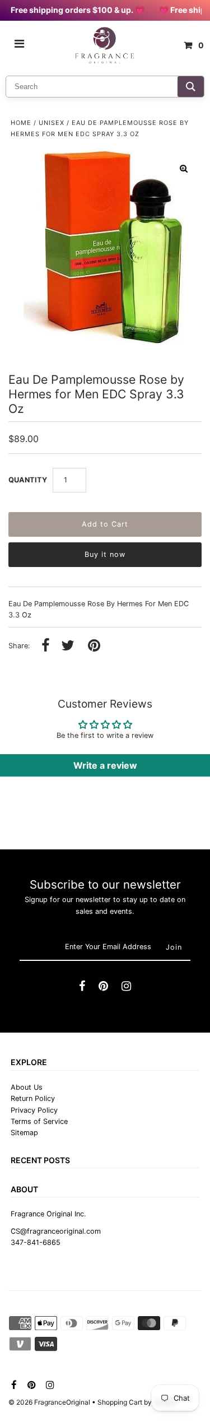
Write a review (105, 765)
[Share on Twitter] (67, 646)
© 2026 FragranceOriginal (49, 1402)
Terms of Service (39, 1121)
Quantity (27, 480)
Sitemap (24, 1132)
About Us (27, 1087)
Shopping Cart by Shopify (137, 1402)
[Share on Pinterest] (94, 646)
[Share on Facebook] (45, 646)
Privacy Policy (34, 1110)
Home (21, 123)
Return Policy (33, 1098)
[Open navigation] (19, 45)
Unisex (51, 123)
